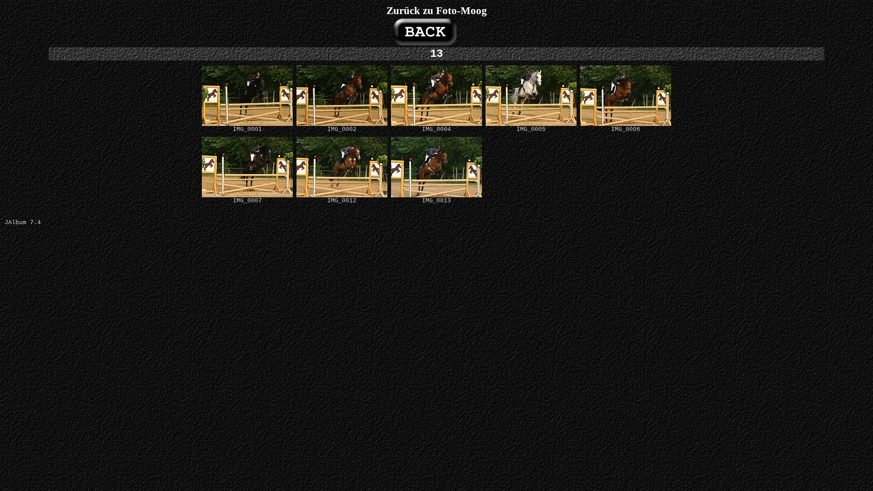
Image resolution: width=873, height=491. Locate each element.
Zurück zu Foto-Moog (436, 10)
